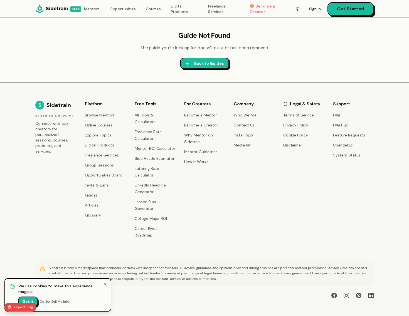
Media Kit (242, 145)
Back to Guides (209, 63)
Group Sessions (99, 165)
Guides (91, 195)
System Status (347, 155)
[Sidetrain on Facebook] (334, 295)
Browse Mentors (100, 115)
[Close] (105, 284)
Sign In (315, 8)
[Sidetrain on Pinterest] (358, 295)
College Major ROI (151, 218)
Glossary (93, 215)
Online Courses (98, 125)
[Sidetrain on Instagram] (346, 295)
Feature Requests (349, 135)
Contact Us (244, 125)
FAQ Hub (340, 125)
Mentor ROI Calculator (155, 148)
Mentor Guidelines (201, 151)
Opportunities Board (103, 175)
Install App (243, 135)
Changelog (343, 145)
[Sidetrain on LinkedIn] (371, 295)
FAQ (336, 115)
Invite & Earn (96, 185)
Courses (153, 8)
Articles (91, 205)
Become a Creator (262, 9)
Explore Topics (98, 135)
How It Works (196, 161)
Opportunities (123, 8)
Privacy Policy (295, 125)
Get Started (350, 9)
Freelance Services (217, 9)
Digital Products (179, 9)
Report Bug (23, 307)
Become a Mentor (200, 115)
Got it (28, 301)
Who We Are (245, 115)
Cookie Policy (295, 135)
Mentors (92, 8)
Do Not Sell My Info (54, 301)
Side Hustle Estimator (154, 158)
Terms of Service (298, 115)
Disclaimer (292, 145)
